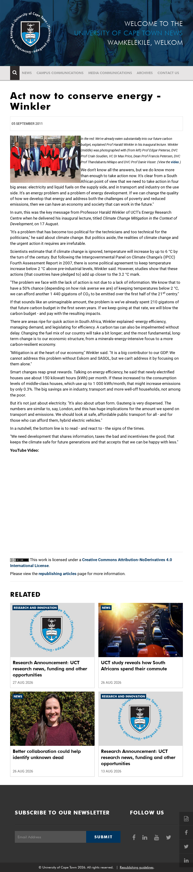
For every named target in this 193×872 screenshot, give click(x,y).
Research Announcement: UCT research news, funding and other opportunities (50, 669)
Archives (145, 73)
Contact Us (168, 73)
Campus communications (60, 73)
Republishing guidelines (136, 867)
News (27, 73)
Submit (103, 836)
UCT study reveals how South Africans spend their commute (134, 666)
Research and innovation (35, 607)
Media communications (110, 73)
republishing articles (57, 573)
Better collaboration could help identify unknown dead (47, 754)
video (175, 162)
